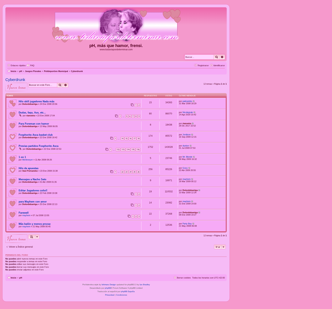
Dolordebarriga (29, 104)
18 (138, 138)
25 (134, 172)
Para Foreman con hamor (34, 123)
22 (122, 172)
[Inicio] (116, 25)
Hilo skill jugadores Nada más (36, 101)
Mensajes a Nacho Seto (32, 179)
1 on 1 (22, 157)
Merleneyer (27, 160)
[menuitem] (30, 65)
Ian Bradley (145, 284)
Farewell (24, 212)
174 (128, 149)
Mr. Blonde (187, 157)
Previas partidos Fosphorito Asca (38, 146)
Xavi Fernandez (30, 171)
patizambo (187, 101)
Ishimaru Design (109, 284)
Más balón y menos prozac (35, 223)
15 (126, 138)
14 (122, 138)
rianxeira (30, 115)
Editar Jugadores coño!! (33, 190)
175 (133, 149)
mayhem (187, 179)
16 (130, 138)
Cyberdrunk (15, 80)
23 (126, 172)
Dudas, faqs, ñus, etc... (32, 112)
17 (134, 138)
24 (130, 172)
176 (138, 149)
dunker (186, 146)
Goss (185, 168)
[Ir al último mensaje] (194, 101)
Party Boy (187, 223)
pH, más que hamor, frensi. (116, 45)
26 (138, 172)
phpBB (108, 288)
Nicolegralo (188, 112)
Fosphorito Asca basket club (36, 134)
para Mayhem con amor (33, 201)
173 (123, 149)
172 (118, 149)
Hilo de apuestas (28, 168)
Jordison (187, 134)
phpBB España (128, 291)
